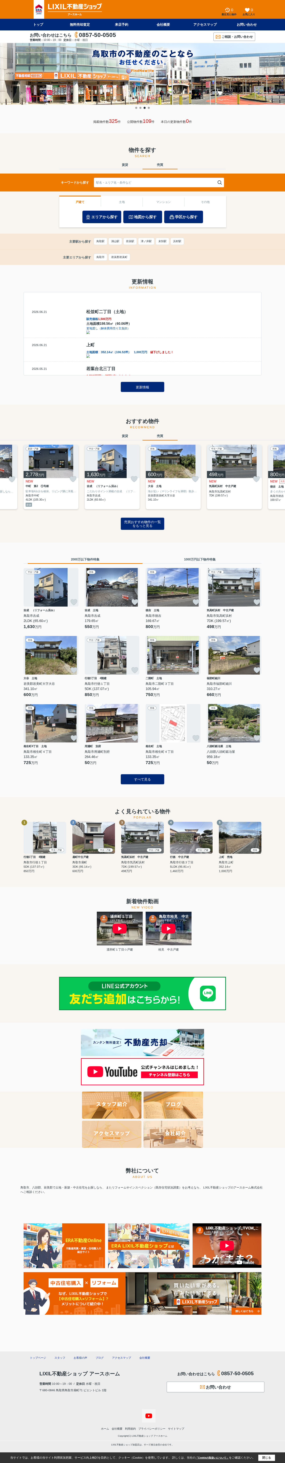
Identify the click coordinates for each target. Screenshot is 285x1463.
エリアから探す (104, 217)
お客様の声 (80, 1357)
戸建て (80, 202)
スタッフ (59, 1357)
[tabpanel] (142, 74)
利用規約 (130, 1428)
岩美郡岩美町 (119, 257)
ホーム (105, 1428)
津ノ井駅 (146, 241)
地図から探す (145, 217)
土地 (122, 202)
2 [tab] (140, 108)
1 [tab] (136, 108)
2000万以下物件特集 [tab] (85, 559)
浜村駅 (177, 241)
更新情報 (142, 387)
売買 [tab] (160, 164)
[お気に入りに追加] (12, 479)
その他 (205, 202)
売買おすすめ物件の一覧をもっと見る (142, 524)
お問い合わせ (247, 24)
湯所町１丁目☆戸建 (120, 949)
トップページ (38, 1357)
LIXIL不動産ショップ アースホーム (79, 1373)
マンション (163, 202)
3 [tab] (145, 108)
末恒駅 (162, 241)
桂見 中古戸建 (168, 949)
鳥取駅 (100, 241)
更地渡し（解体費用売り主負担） (108, 328)
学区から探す (186, 217)
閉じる (266, 1457)
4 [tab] (149, 108)
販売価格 (98, 319)
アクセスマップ (205, 24)
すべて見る (142, 779)
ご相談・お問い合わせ (237, 36)
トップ (38, 24)
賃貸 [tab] (125, 164)
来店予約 (121, 24)
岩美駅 (130, 241)
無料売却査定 (80, 24)
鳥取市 (100, 257)
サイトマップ (176, 1428)
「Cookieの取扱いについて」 (212, 1457)
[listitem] (51, 477)
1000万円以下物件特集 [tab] (200, 559)
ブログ (100, 1357)
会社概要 (163, 24)
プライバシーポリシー (151, 1428)
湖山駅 (115, 241)
